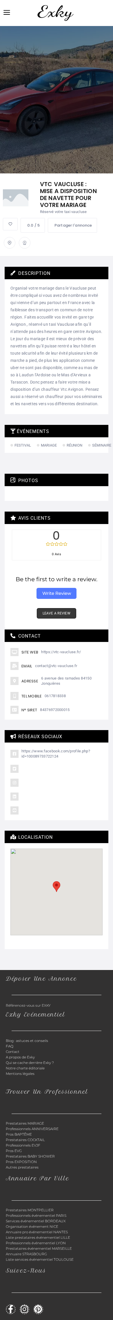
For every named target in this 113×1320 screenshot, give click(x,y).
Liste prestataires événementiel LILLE (38, 1237)
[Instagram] (25, 1309)
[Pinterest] (38, 1309)
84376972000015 (55, 710)
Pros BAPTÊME (19, 1134)
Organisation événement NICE (32, 1226)
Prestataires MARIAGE (25, 1123)
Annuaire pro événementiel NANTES (37, 1232)
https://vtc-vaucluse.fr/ (61, 652)
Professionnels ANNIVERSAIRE (32, 1129)
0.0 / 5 (33, 225)
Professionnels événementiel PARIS (36, 1215)
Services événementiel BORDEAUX (36, 1221)
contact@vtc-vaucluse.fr (56, 666)
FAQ (9, 1046)
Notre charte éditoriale (25, 1068)
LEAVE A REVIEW (56, 613)
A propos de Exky (21, 1057)
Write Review (56, 593)
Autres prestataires (22, 1167)
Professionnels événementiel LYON (36, 1243)
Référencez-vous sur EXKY (28, 1005)
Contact (12, 1051)
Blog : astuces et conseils (27, 1040)
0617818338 (55, 696)
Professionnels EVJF (23, 1145)
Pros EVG (14, 1151)
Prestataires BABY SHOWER (30, 1156)
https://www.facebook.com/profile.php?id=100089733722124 (55, 753)
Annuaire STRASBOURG (26, 1254)
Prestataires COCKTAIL (25, 1140)
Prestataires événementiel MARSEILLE (39, 1248)
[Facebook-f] (11, 1309)
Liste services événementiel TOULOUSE (40, 1259)
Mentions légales (20, 1073)
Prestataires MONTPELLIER (30, 1210)
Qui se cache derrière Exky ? (30, 1062)
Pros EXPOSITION (21, 1162)
